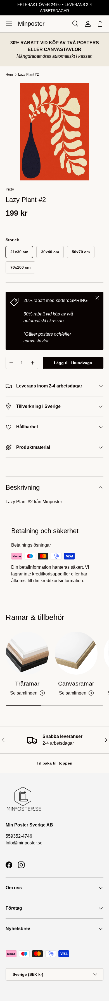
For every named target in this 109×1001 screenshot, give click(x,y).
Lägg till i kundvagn (73, 363)
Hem (9, 74)
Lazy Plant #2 (28, 74)
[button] (100, 24)
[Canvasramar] (76, 653)
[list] (54, 131)
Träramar (27, 683)
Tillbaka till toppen (54, 763)
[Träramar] (27, 653)
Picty (10, 189)
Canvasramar (76, 683)
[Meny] (9, 24)
